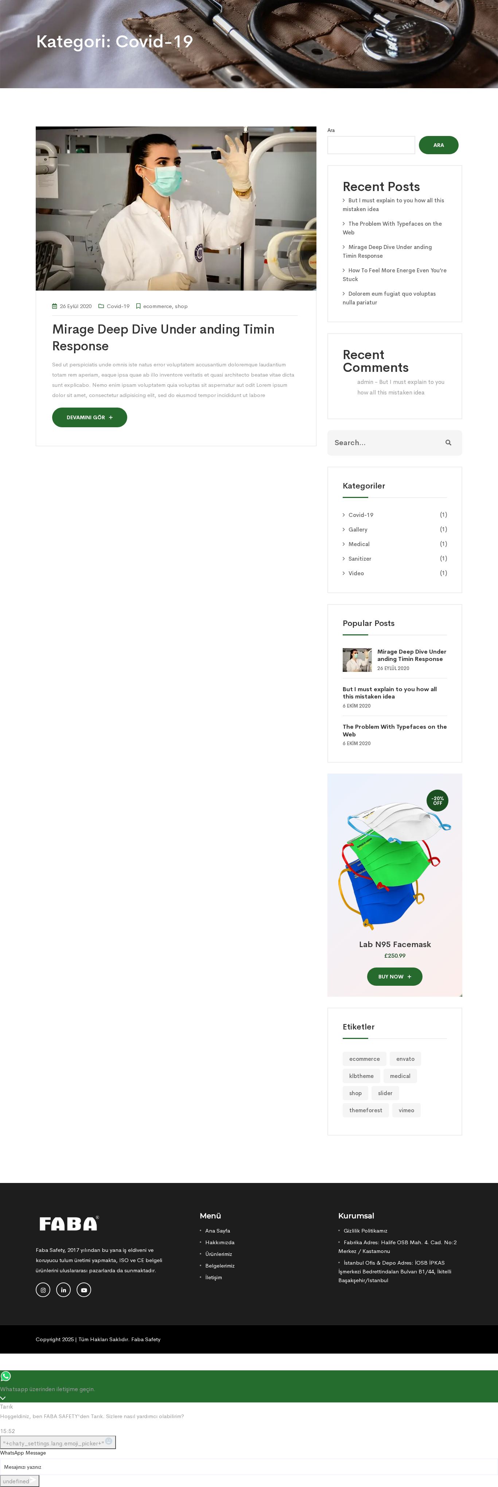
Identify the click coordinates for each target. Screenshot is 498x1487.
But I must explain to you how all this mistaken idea (390, 693)
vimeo (406, 1110)
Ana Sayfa (217, 1230)
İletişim (213, 1277)
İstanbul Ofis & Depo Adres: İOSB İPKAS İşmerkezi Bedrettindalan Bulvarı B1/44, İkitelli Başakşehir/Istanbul (394, 1271)
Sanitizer (360, 558)
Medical (359, 544)
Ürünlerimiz (218, 1253)
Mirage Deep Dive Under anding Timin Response (412, 655)
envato (405, 1058)
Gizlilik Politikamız (366, 1230)
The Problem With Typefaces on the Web (395, 730)
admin (365, 382)
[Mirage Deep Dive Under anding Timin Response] (360, 659)
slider (385, 1093)
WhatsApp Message (23, 1452)
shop (181, 306)
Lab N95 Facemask (395, 944)
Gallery (358, 529)
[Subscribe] (448, 443)
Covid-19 (118, 306)
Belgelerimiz (220, 1265)
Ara (331, 130)
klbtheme (361, 1076)
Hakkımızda (219, 1242)
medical (400, 1076)
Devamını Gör (86, 417)
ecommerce (157, 306)
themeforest (365, 1110)
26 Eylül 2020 (76, 306)
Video (356, 573)
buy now (391, 976)
